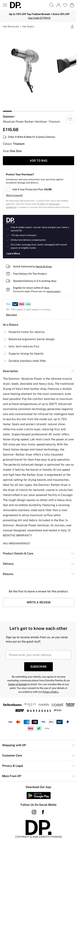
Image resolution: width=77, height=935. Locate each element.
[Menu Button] (5, 5)
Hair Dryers (28, 26)
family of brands (17, 684)
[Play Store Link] (39, 795)
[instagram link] (34, 812)
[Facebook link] (43, 812)
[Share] (72, 26)
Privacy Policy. (50, 691)
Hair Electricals (11, 26)
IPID (42, 204)
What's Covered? (14, 195)
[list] (38, 71)
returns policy (54, 291)
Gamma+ (9, 116)
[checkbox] (38, 189)
